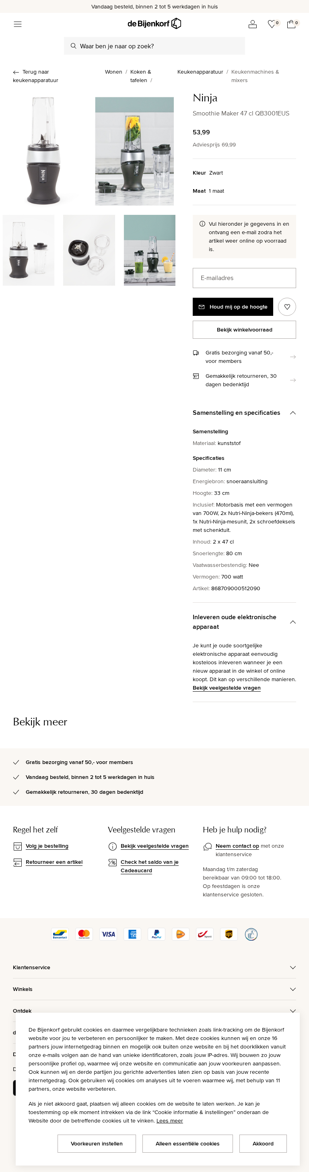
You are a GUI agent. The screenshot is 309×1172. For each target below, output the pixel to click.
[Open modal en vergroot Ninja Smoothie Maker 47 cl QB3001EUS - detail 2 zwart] (88, 249)
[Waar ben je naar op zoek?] (73, 45)
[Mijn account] (253, 24)
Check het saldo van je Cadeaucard (150, 866)
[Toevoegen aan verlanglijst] (287, 307)
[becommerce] (251, 938)
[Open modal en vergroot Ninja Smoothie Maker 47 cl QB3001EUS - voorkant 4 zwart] (44, 149)
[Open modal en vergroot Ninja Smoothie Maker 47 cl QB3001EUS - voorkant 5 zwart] (135, 149)
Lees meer (170, 1120)
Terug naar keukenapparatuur (35, 75)
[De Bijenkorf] (154, 23)
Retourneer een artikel (54, 862)
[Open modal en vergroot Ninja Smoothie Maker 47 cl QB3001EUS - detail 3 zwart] (149, 249)
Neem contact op (237, 846)
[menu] (18, 24)
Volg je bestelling (47, 846)
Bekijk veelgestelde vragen (227, 688)
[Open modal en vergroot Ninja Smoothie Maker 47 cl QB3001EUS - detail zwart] (28, 249)
